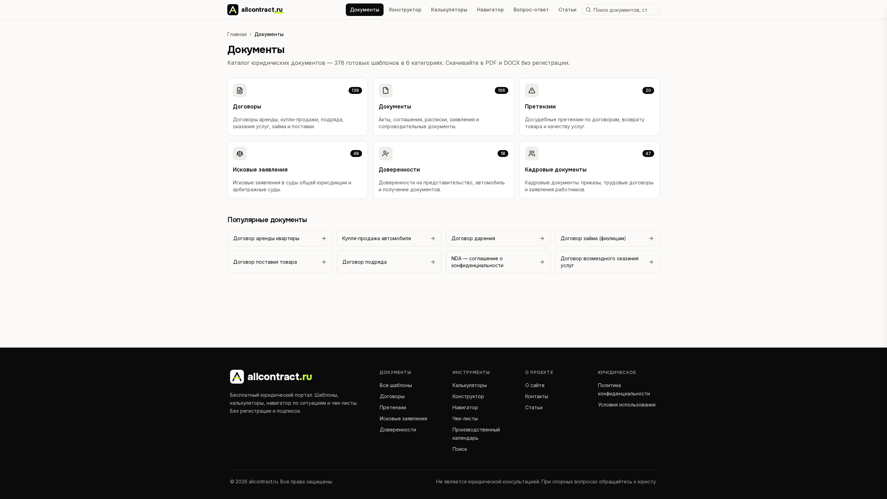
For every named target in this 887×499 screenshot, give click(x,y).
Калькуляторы (449, 9)
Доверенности (398, 429)
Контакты (536, 396)
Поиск (460, 449)
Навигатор (490, 9)
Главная (237, 34)
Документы (364, 9)
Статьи (568, 9)
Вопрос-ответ (531, 9)
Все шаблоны (396, 385)
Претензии (393, 407)
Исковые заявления (403, 418)
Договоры (392, 396)
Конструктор (405, 9)
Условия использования (627, 405)
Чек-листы (465, 418)
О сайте (535, 385)
